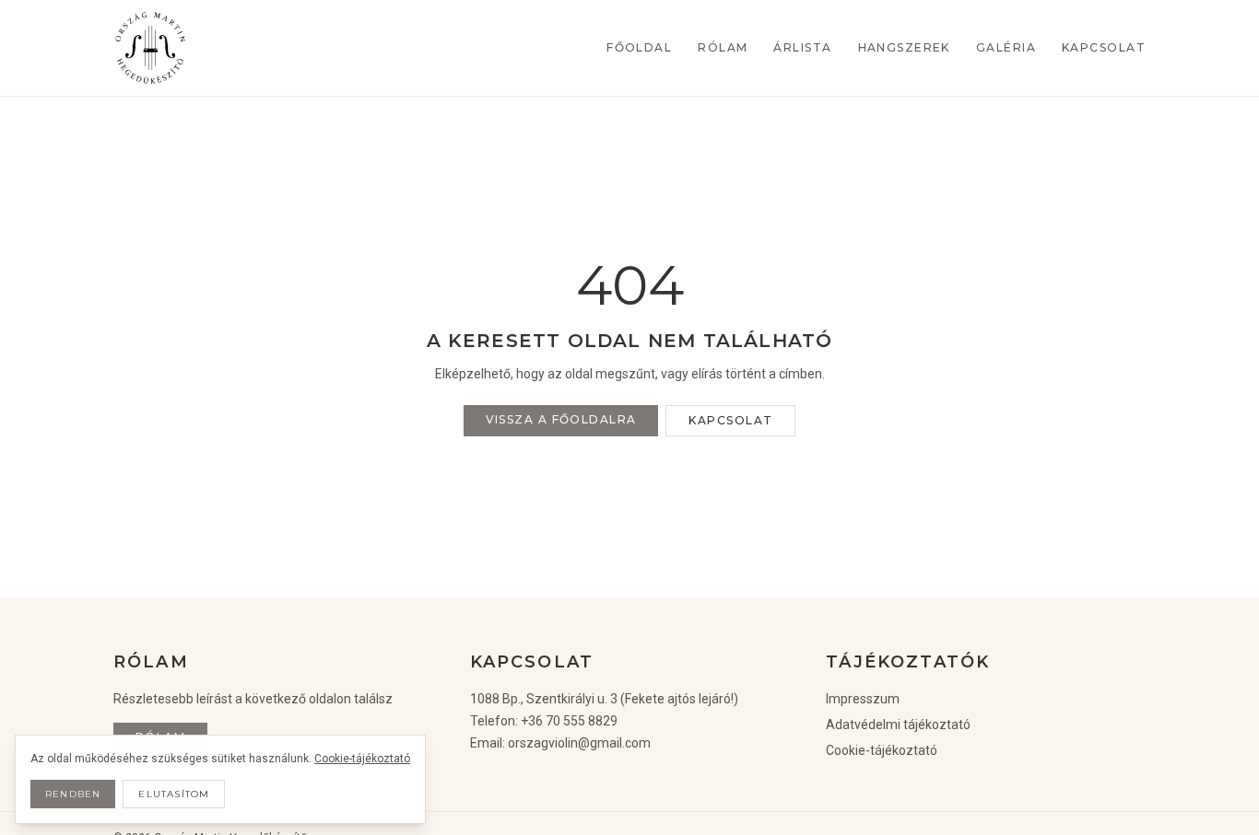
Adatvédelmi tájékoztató (898, 724)
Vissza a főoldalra (561, 419)
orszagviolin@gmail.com (579, 743)
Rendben (72, 794)
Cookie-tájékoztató (881, 750)
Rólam (722, 47)
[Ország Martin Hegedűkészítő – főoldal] (150, 48)
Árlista (802, 47)
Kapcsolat (1104, 47)
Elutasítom (173, 794)
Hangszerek (904, 47)
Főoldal (639, 47)
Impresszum (863, 698)
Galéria (1006, 47)
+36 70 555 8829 (569, 720)
